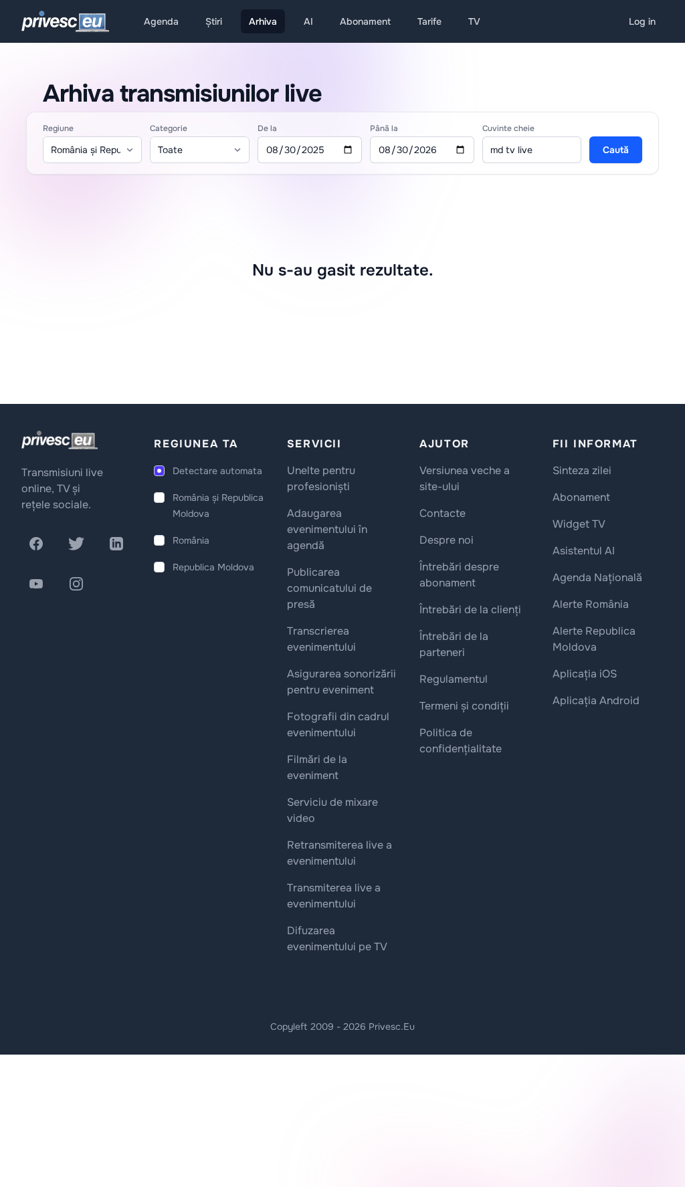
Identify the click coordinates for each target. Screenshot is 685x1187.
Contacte (442, 513)
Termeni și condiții (464, 706)
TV (474, 21)
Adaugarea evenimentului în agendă (327, 529)
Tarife (429, 21)
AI (308, 21)
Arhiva (263, 21)
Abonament (365, 21)
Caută (616, 150)
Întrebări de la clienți (470, 610)
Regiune (58, 128)
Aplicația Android (596, 700)
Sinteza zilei (582, 470)
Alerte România (591, 604)
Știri (213, 21)
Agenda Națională (597, 577)
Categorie (168, 128)
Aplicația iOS (585, 674)
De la (267, 128)
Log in (642, 21)
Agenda (161, 21)
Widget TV (579, 524)
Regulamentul (453, 679)
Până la (384, 128)
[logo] (59, 440)
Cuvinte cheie (508, 128)
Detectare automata (217, 471)
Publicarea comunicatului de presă (329, 588)
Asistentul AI (584, 551)
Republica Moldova (213, 567)
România (191, 540)
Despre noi (446, 540)
